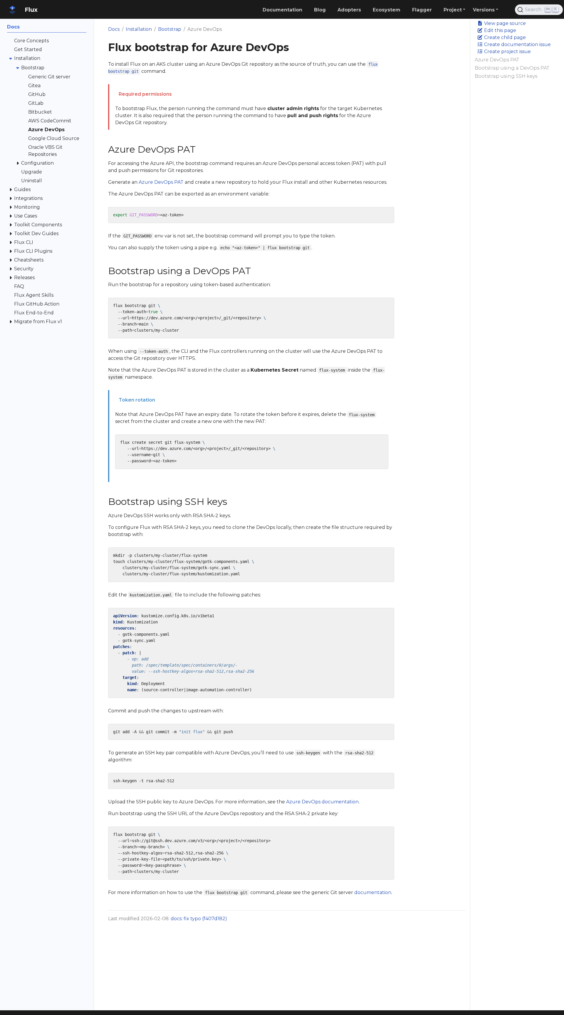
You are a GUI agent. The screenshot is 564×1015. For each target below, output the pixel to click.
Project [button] (453, 10)
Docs (114, 29)
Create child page (504, 37)
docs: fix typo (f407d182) (199, 918)
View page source (504, 23)
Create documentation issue (517, 44)
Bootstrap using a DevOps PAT (512, 68)
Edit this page (499, 30)
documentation (372, 892)
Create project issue (507, 51)
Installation (139, 29)
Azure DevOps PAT (497, 60)
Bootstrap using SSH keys (506, 76)
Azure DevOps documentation (322, 802)
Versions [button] (484, 10)
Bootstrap (169, 29)
